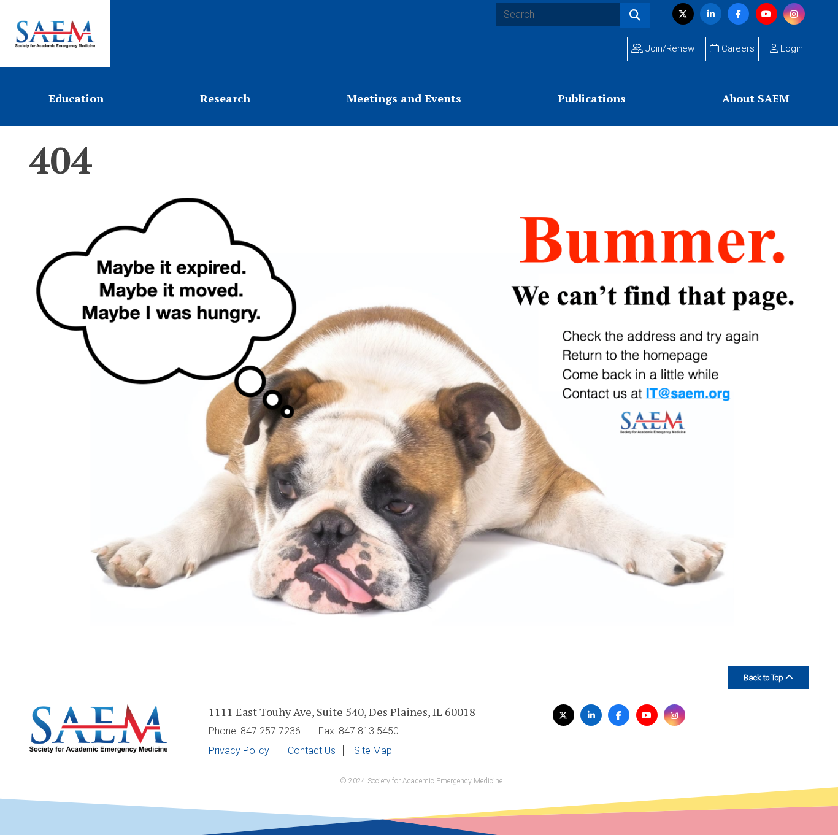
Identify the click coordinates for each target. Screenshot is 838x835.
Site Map (373, 750)
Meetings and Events (404, 98)
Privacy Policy (239, 750)
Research (225, 98)
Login (790, 48)
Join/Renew (668, 48)
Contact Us (312, 750)
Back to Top (764, 677)
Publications (592, 98)
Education (76, 98)
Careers (737, 48)
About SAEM (756, 98)
